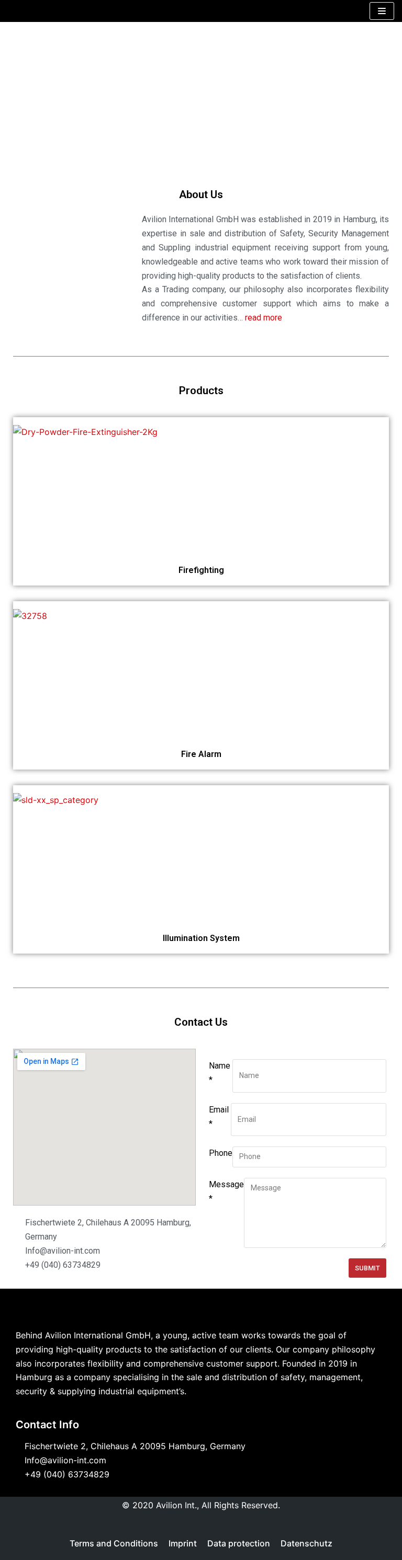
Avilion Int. (176, 1505)
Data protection (238, 1543)
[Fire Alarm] (30, 616)
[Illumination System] (55, 800)
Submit (367, 1268)
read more (263, 318)
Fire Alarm (201, 754)
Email (219, 1117)
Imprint (183, 1543)
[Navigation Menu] (382, 11)
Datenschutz (306, 1543)
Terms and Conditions (114, 1543)
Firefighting (201, 570)
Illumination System (201, 938)
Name (219, 1073)
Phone (220, 1153)
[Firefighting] (85, 432)
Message (226, 1191)
